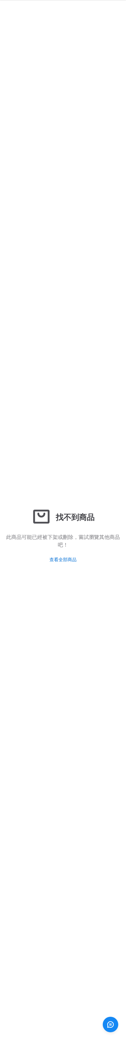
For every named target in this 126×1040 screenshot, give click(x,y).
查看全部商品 (63, 559)
